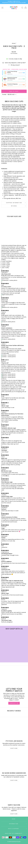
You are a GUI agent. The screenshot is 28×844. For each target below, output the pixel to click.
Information (13, 823)
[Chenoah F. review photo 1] (9, 280)
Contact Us (14, 703)
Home (13, 43)
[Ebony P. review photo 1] (8, 374)
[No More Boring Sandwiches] (14, 761)
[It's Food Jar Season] (14, 729)
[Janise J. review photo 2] (8, 356)
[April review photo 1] (7, 294)
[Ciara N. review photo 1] (8, 321)
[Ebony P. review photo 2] (8, 375)
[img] (5, 271)
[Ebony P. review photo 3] (8, 377)
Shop (13, 819)
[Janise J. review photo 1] (8, 355)
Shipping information (14, 202)
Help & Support (13, 828)
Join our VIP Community (13, 833)
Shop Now (14, 748)
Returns (14, 206)
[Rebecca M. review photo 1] (9, 307)
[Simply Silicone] (14, 793)
